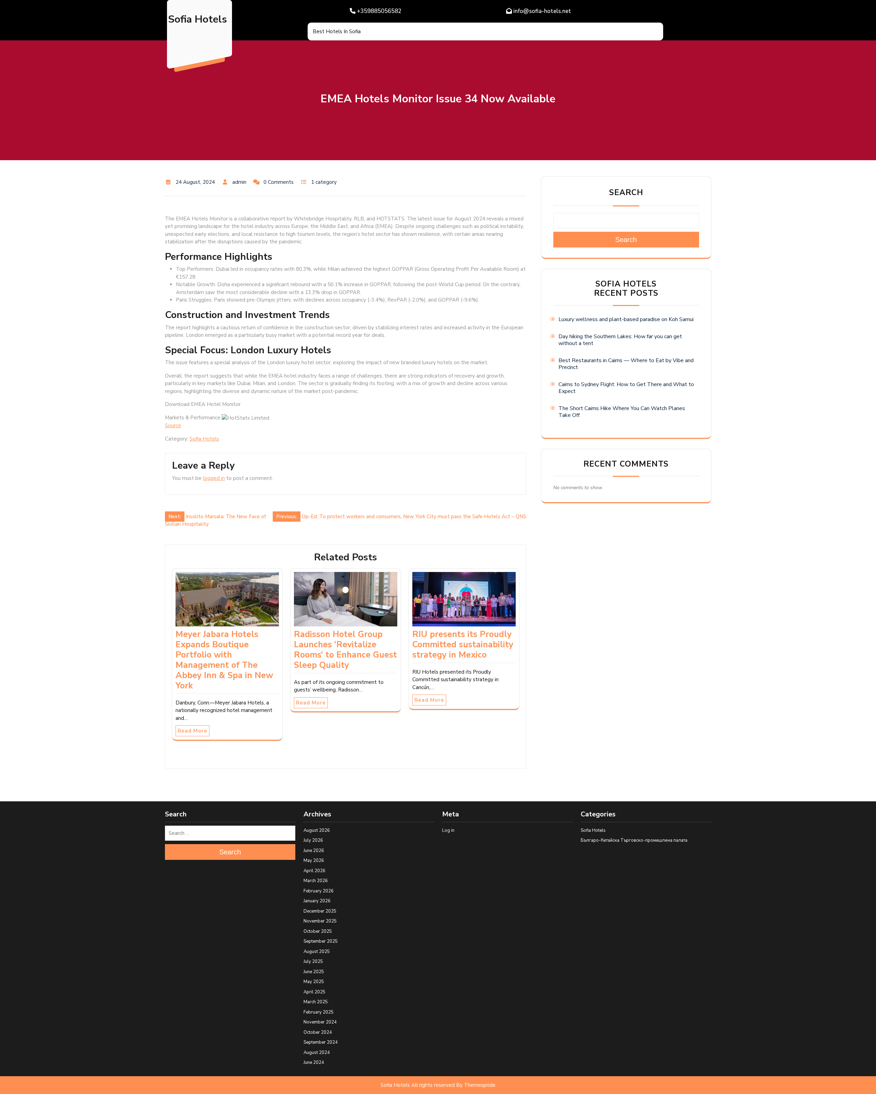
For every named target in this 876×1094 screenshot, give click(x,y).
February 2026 (319, 891)
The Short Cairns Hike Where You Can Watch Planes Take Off (621, 412)
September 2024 (321, 1042)
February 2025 (319, 1012)
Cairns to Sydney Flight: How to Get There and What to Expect (626, 388)
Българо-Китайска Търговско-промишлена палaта (634, 840)
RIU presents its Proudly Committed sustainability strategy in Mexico (462, 644)
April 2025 (314, 992)
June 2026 (314, 851)
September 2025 (321, 941)
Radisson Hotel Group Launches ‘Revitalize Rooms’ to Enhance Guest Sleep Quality (345, 649)
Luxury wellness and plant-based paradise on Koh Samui (626, 319)
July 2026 (313, 840)
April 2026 (314, 871)
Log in (448, 830)
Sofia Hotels (197, 19)
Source (173, 425)
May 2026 (314, 860)
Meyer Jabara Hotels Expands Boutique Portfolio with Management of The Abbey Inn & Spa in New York (224, 659)
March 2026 (316, 881)
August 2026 (317, 830)
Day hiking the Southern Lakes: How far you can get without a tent (620, 340)
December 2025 (320, 911)
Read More (192, 730)
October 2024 (318, 1032)
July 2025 (313, 961)
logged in (214, 478)
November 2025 (320, 921)
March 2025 (316, 1002)
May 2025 (314, 982)
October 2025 (318, 931)
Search (626, 192)
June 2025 (314, 972)
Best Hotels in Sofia (337, 31)
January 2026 (317, 901)
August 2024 (317, 1053)
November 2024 (320, 1022)
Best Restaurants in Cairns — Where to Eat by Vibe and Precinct (626, 364)
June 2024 (314, 1062)
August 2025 (317, 952)
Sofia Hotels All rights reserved (418, 1085)
